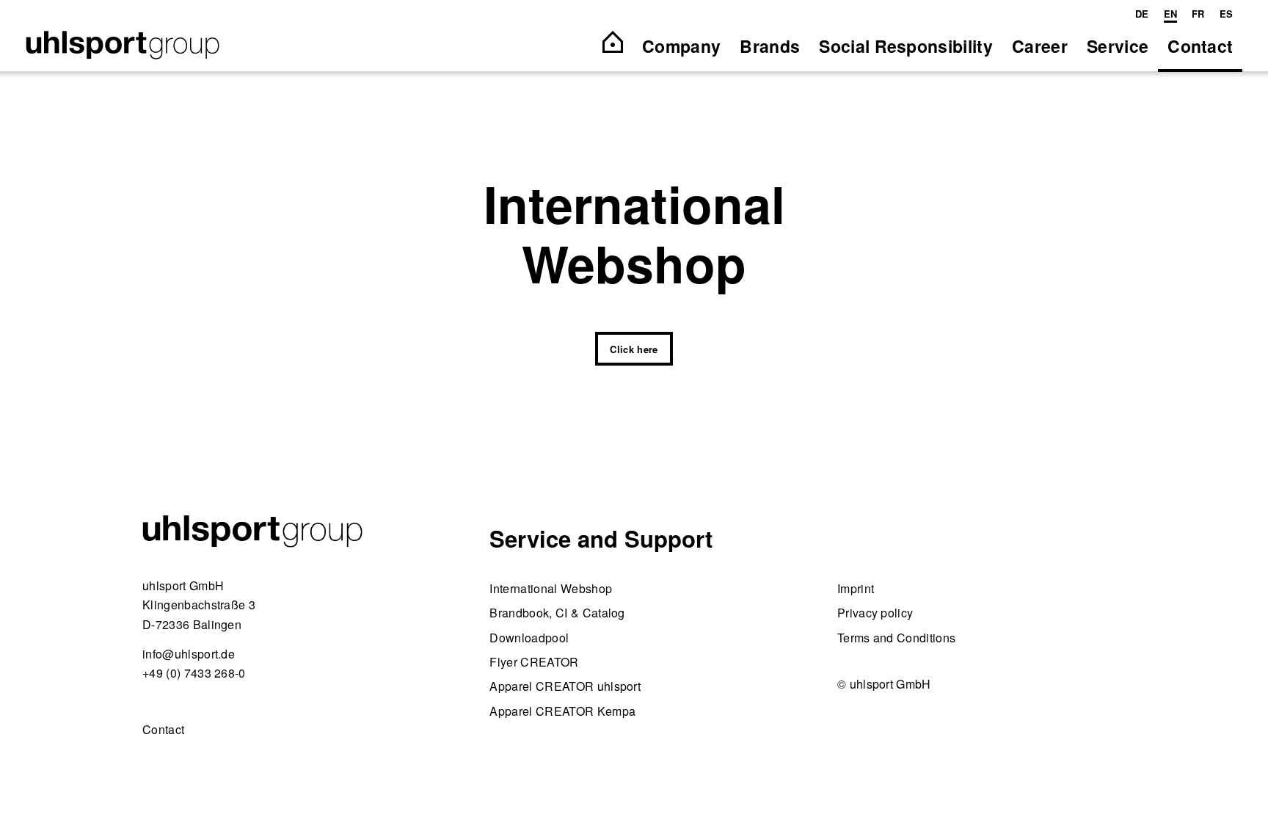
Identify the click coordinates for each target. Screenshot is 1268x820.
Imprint (855, 588)
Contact (163, 729)
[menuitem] (1142, 14)
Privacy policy (875, 612)
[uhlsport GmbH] (122, 46)
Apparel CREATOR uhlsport (565, 686)
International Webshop (550, 588)
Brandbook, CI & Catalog (556, 612)
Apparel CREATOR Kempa (562, 711)
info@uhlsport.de (188, 653)
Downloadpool (529, 637)
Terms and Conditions (896, 637)
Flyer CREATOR (533, 661)
